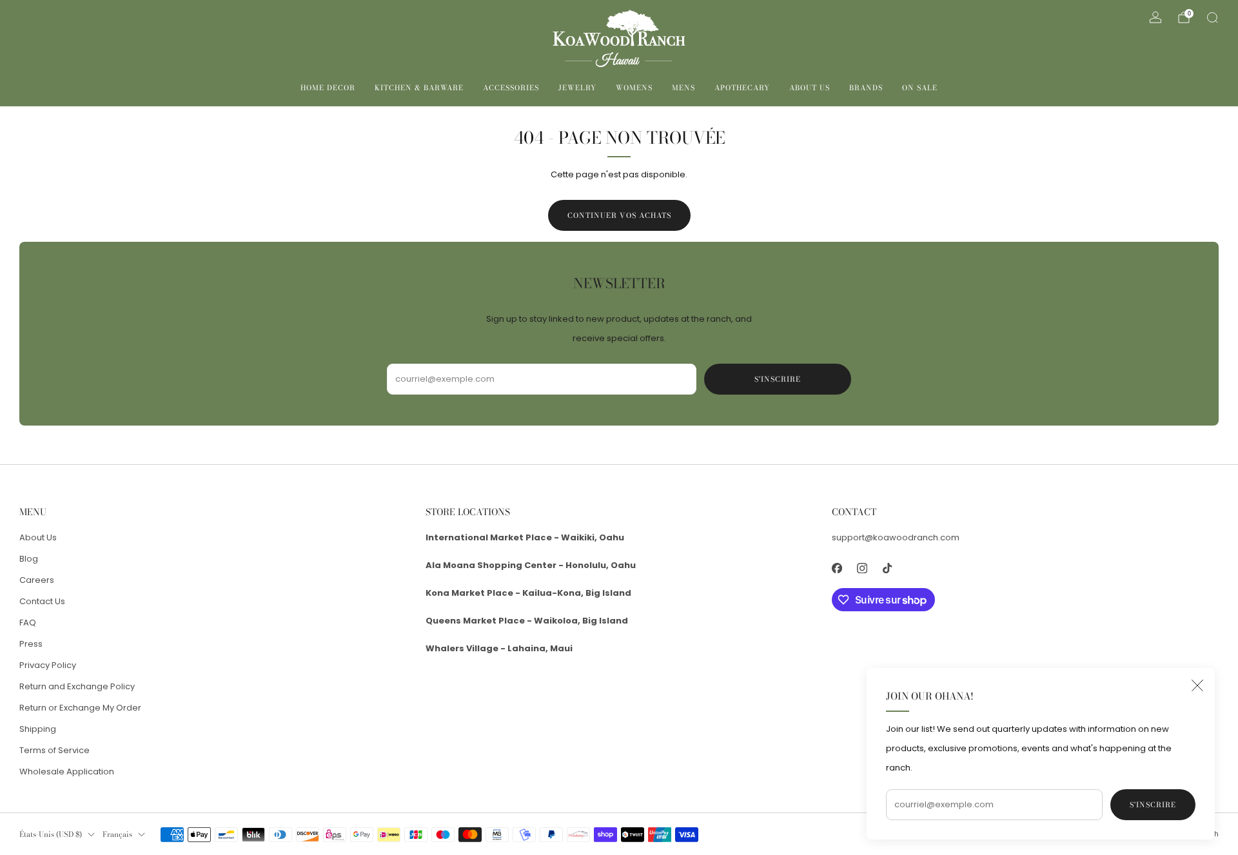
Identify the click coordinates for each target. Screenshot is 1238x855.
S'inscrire (1153, 805)
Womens (634, 88)
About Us (809, 88)
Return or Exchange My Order (80, 708)
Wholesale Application (66, 771)
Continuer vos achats (619, 215)
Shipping (37, 729)
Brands (866, 88)
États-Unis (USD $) (50, 834)
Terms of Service (54, 750)
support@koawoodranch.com (895, 537)
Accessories (511, 88)
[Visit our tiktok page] (886, 567)
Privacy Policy (47, 665)
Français (117, 834)
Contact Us (42, 601)
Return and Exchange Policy (77, 686)
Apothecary (742, 88)
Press (31, 644)
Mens (683, 88)
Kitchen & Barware (419, 88)
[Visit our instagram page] (861, 567)
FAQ (27, 622)
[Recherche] (1212, 17)
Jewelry (577, 88)
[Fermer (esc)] (1197, 685)
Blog (28, 559)
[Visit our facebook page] (836, 567)
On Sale (920, 88)
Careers (36, 580)
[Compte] (1155, 17)
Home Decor (327, 88)
